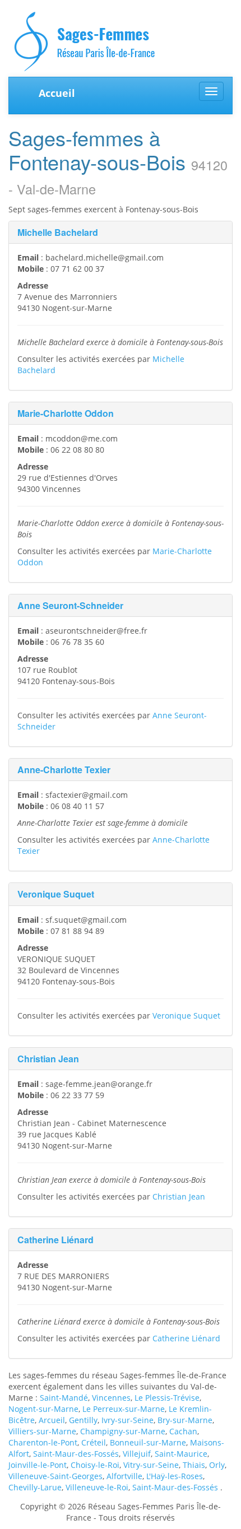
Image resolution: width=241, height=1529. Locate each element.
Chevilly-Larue (35, 1487)
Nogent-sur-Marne (43, 1408)
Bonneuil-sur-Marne (148, 1442)
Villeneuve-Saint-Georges (55, 1476)
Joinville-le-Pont (37, 1465)
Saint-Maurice (181, 1453)
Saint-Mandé (64, 1397)
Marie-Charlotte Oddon (65, 413)
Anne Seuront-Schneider (70, 605)
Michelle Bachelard (57, 232)
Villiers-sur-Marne (42, 1431)
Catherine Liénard (55, 1239)
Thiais (194, 1465)
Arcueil (52, 1420)
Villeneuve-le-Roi (97, 1487)
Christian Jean (48, 1058)
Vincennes (111, 1397)
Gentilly (83, 1420)
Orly (217, 1465)
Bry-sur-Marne (184, 1420)
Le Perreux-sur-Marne (123, 1408)
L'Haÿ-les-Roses (174, 1476)
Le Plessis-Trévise (167, 1397)
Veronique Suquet (55, 893)
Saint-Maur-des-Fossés (76, 1453)
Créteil (93, 1442)
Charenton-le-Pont (42, 1442)
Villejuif (137, 1453)
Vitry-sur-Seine (151, 1465)
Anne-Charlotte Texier (63, 769)
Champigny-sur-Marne (122, 1431)
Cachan (183, 1431)
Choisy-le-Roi (95, 1465)
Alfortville (124, 1476)
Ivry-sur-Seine (127, 1420)
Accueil (57, 93)
